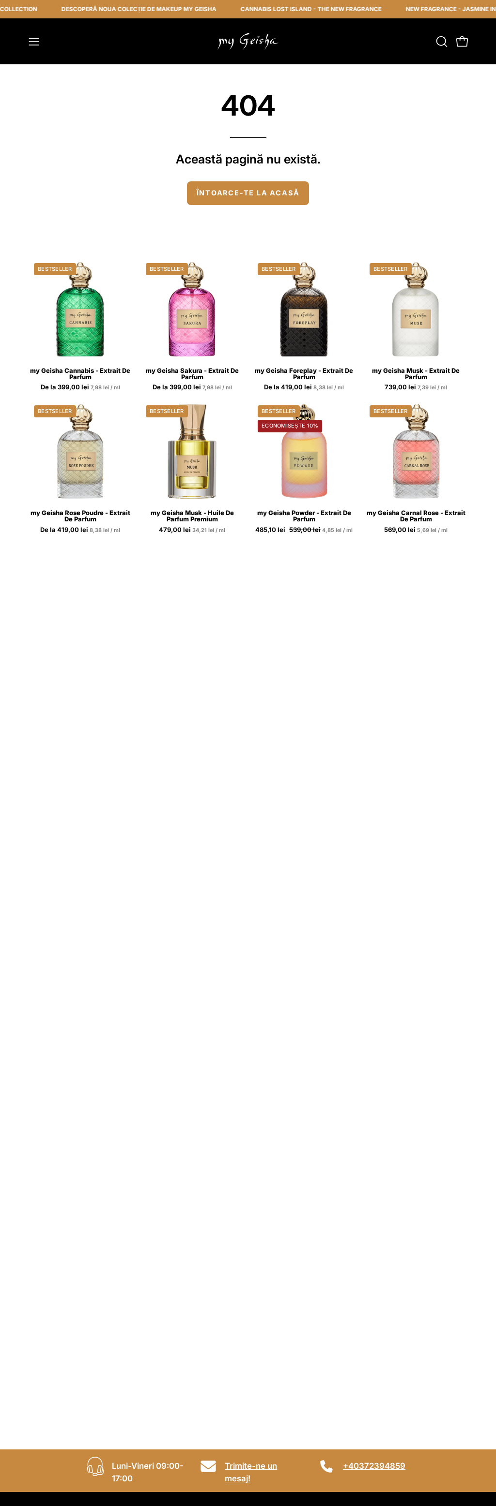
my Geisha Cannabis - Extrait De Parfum (80, 374)
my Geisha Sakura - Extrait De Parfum (192, 374)
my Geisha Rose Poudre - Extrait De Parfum (80, 516)
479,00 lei (193, 530)
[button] (441, 41)
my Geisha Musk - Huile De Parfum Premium (192, 516)
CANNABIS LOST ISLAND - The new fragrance (296, 9)
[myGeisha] (248, 41)
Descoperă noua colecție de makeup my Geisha (124, 9)
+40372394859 (374, 1466)
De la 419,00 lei (304, 387)
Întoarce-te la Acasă (248, 193)
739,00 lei (417, 387)
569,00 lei (416, 530)
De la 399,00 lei (81, 387)
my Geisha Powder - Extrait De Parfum (304, 516)
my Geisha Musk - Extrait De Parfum (416, 374)
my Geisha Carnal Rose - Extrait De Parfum (416, 516)
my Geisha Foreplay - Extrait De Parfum (304, 374)
